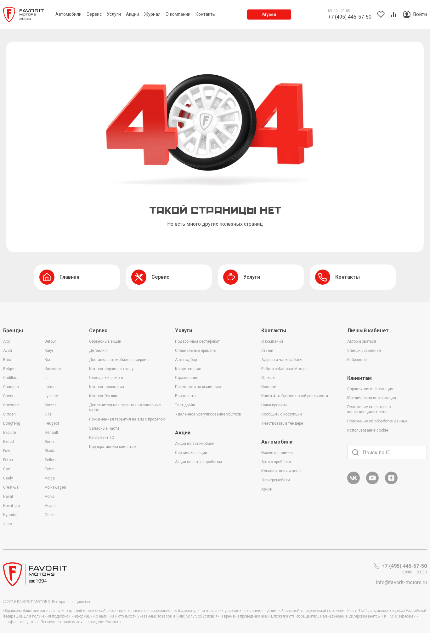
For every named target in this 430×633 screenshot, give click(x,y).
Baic (7, 359)
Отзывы (268, 377)
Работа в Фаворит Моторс (284, 369)
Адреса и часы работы (281, 359)
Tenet (50, 469)
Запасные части (104, 428)
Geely (8, 478)
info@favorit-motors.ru (401, 582)
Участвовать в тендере (282, 423)
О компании (272, 341)
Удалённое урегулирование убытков (208, 414)
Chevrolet (11, 405)
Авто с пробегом (276, 462)
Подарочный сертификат (197, 341)
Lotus (49, 387)
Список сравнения (364, 350)
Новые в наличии (277, 452)
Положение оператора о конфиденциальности (369, 409)
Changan (11, 387)
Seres (50, 441)
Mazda (51, 405)
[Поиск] (355, 452)
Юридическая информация (371, 398)
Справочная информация (370, 389)
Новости (268, 387)
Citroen (9, 414)
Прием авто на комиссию (198, 387)
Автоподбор (186, 359)
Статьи (267, 350)
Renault (51, 432)
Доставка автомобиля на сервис (119, 359)
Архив (266, 489)
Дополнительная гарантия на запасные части (125, 407)
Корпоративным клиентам (112, 446)
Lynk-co (51, 396)
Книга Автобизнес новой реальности (294, 396)
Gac (6, 469)
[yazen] (391, 483)
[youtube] (372, 483)
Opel (49, 414)
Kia (47, 359)
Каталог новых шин (106, 387)
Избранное (357, 359)
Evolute (9, 432)
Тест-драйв (185, 405)
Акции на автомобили (194, 443)
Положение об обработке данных (377, 421)
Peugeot (52, 423)
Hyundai (10, 515)
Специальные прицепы (196, 350)
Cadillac (10, 377)
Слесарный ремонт (106, 377)
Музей (269, 14)
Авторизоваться (361, 341)
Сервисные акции (105, 341)
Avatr (7, 350)
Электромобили (275, 480)
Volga (50, 478)
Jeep (7, 524)
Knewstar (53, 369)
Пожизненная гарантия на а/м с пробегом (127, 419)
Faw (6, 451)
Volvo (49, 496)
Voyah (50, 505)
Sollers (51, 460)
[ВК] (353, 483)
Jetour (50, 341)
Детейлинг (98, 350)
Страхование (186, 377)
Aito (6, 341)
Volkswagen (55, 487)
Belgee (9, 369)
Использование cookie (367, 430)
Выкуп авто (185, 396)
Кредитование (188, 369)
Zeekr (50, 515)
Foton (8, 460)
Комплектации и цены (281, 471)
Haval (8, 496)
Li (46, 377)
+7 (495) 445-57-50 (404, 566)
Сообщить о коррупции (281, 414)
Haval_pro (11, 505)
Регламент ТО (101, 437)
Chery (8, 396)
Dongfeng (11, 423)
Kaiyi (49, 350)
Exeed (8, 441)
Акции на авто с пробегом (198, 462)
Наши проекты (274, 405)
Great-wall (11, 487)
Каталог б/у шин (103, 396)
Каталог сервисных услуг (112, 369)
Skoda (50, 451)
